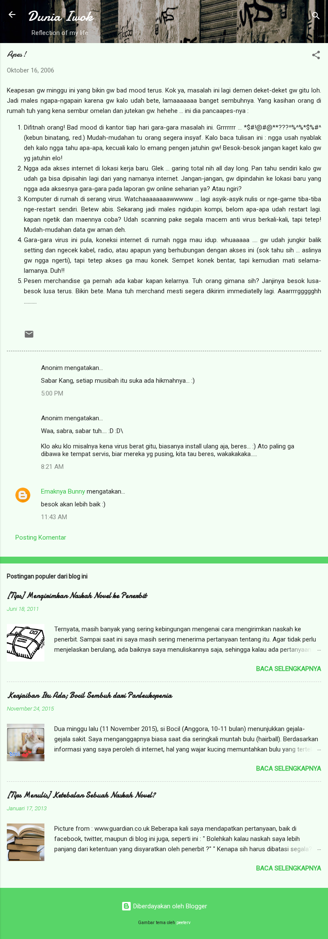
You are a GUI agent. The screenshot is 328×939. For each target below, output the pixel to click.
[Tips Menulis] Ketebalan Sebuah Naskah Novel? (81, 795)
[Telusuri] (316, 17)
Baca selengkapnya (288, 669)
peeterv (183, 922)
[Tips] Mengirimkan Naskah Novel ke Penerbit (76, 595)
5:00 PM (52, 393)
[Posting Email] (29, 337)
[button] (316, 56)
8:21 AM (52, 467)
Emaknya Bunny (63, 491)
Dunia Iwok (60, 16)
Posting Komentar (40, 537)
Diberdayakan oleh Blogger (169, 906)
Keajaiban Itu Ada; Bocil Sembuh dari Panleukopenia (89, 695)
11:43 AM (54, 517)
